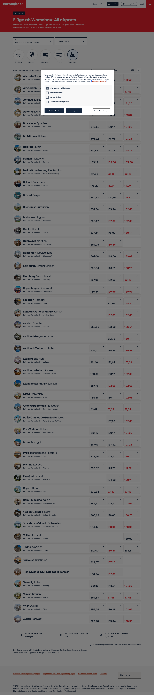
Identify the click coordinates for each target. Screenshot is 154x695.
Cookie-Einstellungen (101, 111)
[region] (77, 92)
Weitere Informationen (99, 81)
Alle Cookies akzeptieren (54, 111)
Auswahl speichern (74, 111)
